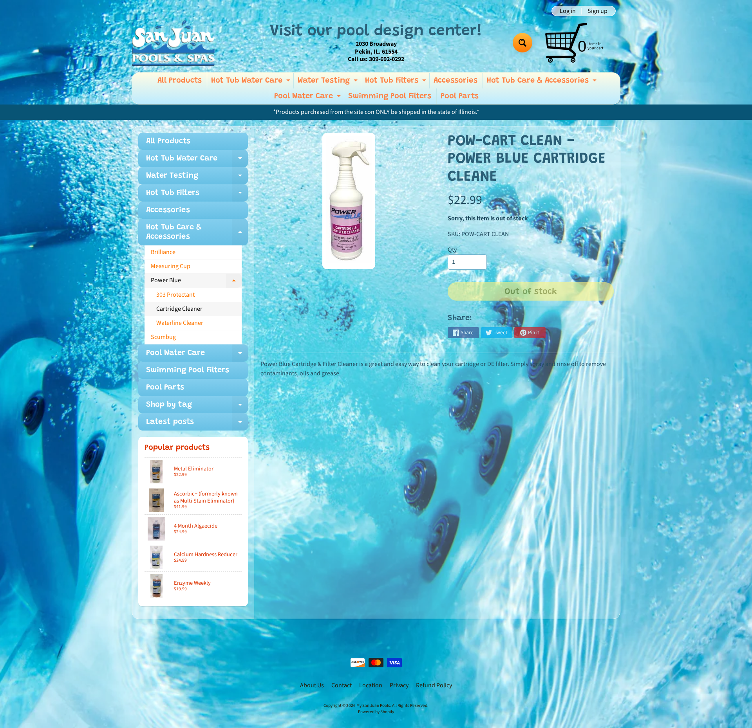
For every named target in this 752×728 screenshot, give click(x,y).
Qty (452, 249)
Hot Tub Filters (396, 82)
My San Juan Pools (373, 705)
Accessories (455, 81)
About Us (312, 685)
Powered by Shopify (376, 712)
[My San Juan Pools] (173, 43)
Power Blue (196, 282)
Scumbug (163, 337)
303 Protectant (175, 294)
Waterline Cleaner (179, 323)
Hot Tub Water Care (251, 82)
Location (370, 685)
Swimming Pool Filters (389, 96)
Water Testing (329, 82)
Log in (568, 11)
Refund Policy (434, 685)
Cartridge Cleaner (179, 309)
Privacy (399, 685)
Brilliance (163, 252)
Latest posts (197, 424)
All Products (179, 81)
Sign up (597, 11)
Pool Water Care (308, 98)
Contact (341, 685)
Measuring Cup (170, 266)
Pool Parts (460, 96)
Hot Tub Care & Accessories (542, 82)
